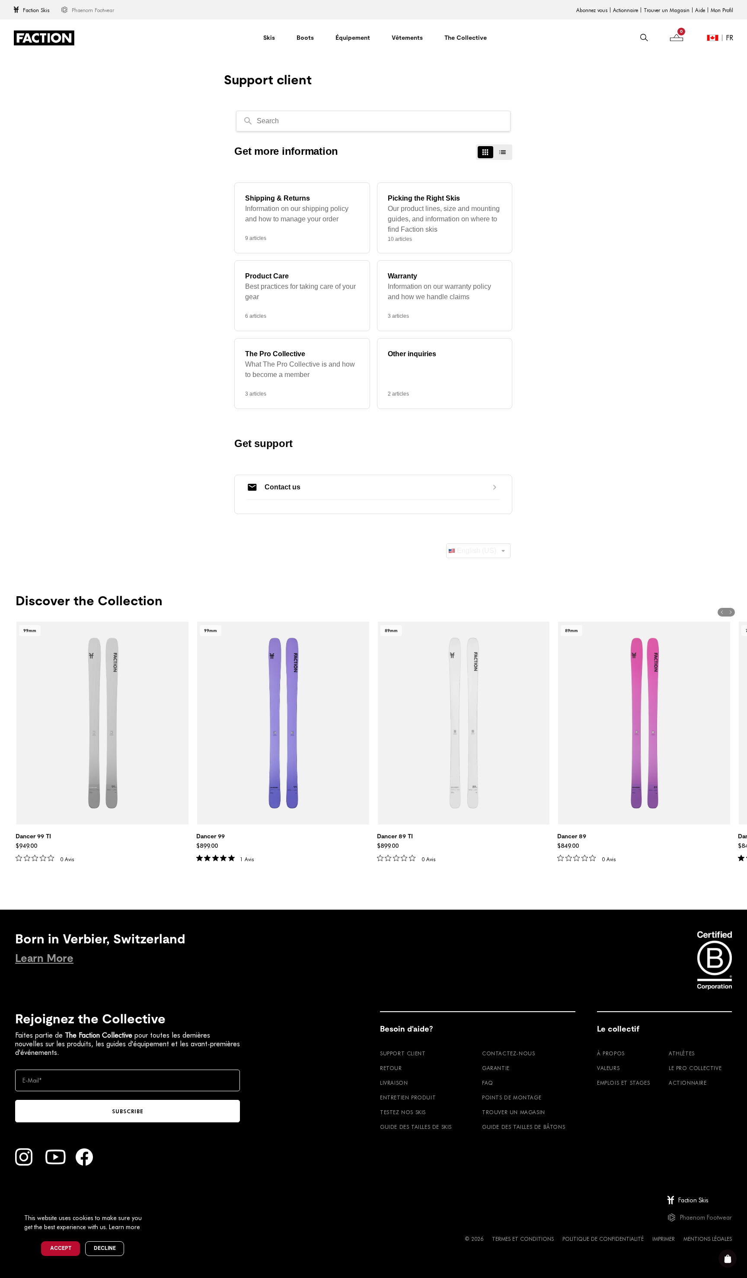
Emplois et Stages (623, 1083)
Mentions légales (707, 1238)
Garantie (496, 1068)
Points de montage (511, 1097)
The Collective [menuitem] (465, 37)
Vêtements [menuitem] (407, 37)
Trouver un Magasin (667, 10)
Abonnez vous (591, 10)
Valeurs (608, 1068)
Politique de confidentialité (603, 1238)
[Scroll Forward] (730, 612)
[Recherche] (644, 38)
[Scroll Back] (722, 612)
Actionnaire (625, 10)
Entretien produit (408, 1097)
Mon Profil (722, 10)
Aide (700, 10)
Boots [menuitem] (305, 37)
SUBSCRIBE (128, 1111)
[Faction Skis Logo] (44, 37)
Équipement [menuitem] (352, 37)
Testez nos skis (403, 1112)
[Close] (151, 1203)
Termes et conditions (523, 1238)
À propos (611, 1053)
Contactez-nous (508, 1053)
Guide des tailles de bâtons (523, 1127)
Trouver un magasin (513, 1112)
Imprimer (663, 1238)
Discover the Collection (89, 600)
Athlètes (682, 1053)
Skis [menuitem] (269, 37)
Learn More (44, 958)
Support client (402, 1053)
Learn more (124, 1227)
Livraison (394, 1083)
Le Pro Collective (695, 1068)
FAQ (487, 1083)
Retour (391, 1068)
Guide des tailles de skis (416, 1127)
